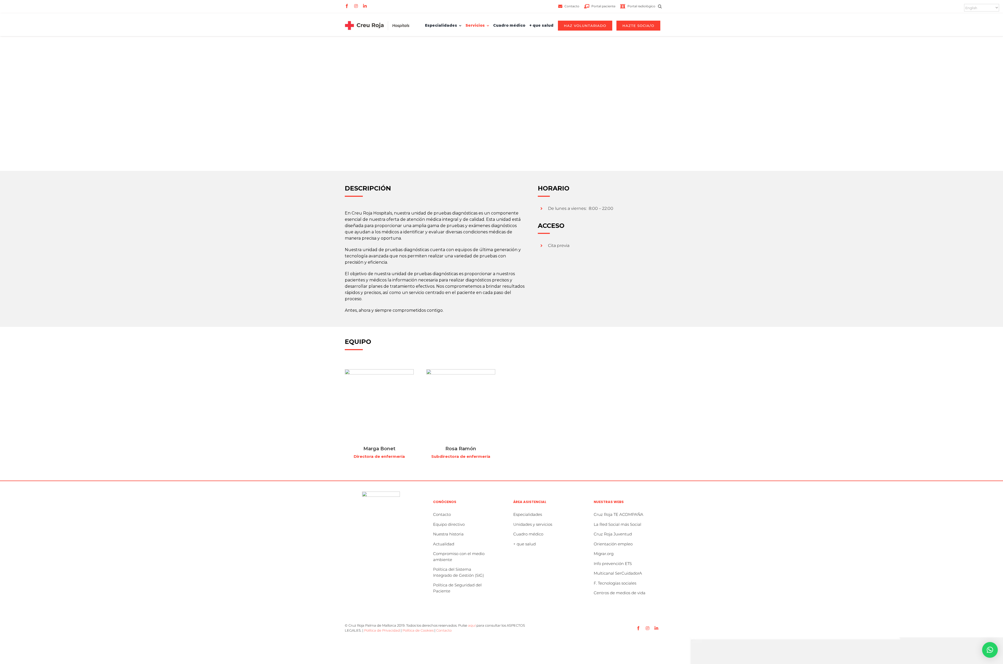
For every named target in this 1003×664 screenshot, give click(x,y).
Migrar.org (604, 553)
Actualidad (443, 543)
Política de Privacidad (382, 630)
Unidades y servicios (532, 524)
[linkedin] (365, 6)
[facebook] (347, 6)
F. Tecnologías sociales (615, 583)
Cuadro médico (528, 534)
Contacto (442, 514)
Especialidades (527, 514)
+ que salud (524, 543)
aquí (472, 625)
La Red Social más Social (617, 524)
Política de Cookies (418, 630)
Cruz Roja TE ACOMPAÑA (618, 514)
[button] (661, 6)
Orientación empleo (613, 543)
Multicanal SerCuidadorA (618, 573)
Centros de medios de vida (619, 592)
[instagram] (356, 6)
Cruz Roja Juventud (613, 534)
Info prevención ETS (613, 563)
